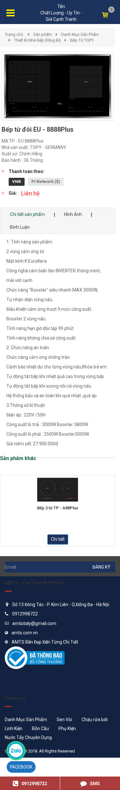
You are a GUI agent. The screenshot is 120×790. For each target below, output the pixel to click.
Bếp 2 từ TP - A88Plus (57, 508)
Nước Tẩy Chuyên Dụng (28, 737)
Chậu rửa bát (95, 719)
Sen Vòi (64, 719)
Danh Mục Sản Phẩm (80, 34)
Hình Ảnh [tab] (73, 214)
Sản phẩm (42, 34)
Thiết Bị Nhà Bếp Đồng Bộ (37, 40)
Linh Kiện (13, 728)
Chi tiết (58, 539)
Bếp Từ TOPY (82, 40)
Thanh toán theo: (26, 171)
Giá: (13, 193)
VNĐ (16, 181)
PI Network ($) (45, 181)
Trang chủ (14, 34)
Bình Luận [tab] (20, 227)
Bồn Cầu (40, 728)
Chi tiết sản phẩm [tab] (27, 214)
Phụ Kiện (67, 728)
